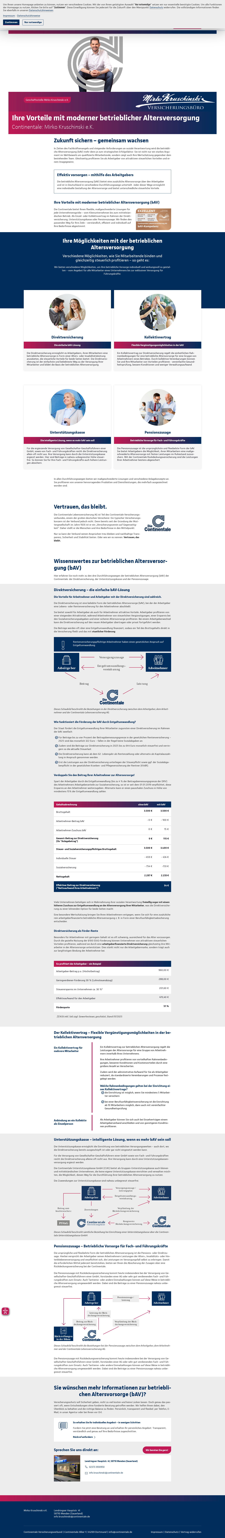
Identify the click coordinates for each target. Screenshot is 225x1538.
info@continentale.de (120, 1532)
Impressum (9, 15)
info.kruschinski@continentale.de (106, 1472)
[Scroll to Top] (209, 759)
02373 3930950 (97, 1467)
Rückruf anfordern (83, 1437)
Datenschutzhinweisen (41, 10)
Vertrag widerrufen (191, 1532)
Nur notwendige (33, 22)
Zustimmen (11, 22)
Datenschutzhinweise (28, 15)
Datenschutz (156, 7)
